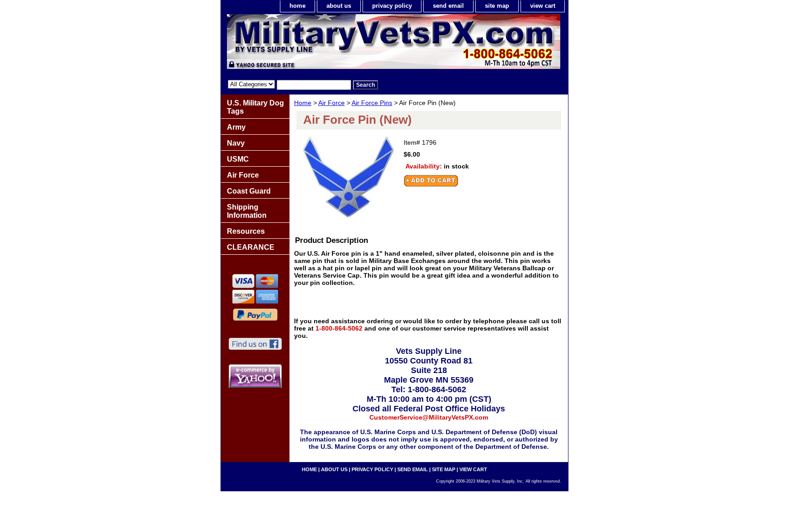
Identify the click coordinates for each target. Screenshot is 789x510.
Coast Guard (249, 191)
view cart (542, 5)
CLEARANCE (250, 247)
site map (497, 5)
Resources (246, 231)
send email (448, 5)
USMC (238, 159)
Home (302, 102)
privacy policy (392, 5)
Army (236, 127)
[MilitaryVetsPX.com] (335, 43)
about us (338, 5)
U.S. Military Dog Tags (255, 107)
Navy (236, 143)
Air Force (331, 102)
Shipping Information (247, 211)
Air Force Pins (372, 102)
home (297, 5)
